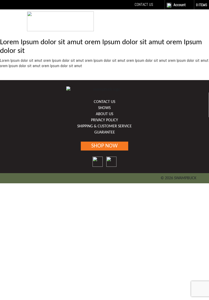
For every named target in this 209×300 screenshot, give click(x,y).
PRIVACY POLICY (104, 120)
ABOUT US (104, 114)
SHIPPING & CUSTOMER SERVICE (104, 126)
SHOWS (104, 108)
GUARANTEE (104, 132)
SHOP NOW (168, 20)
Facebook (158, 4)
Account (180, 4)
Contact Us (144, 4)
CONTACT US (104, 102)
